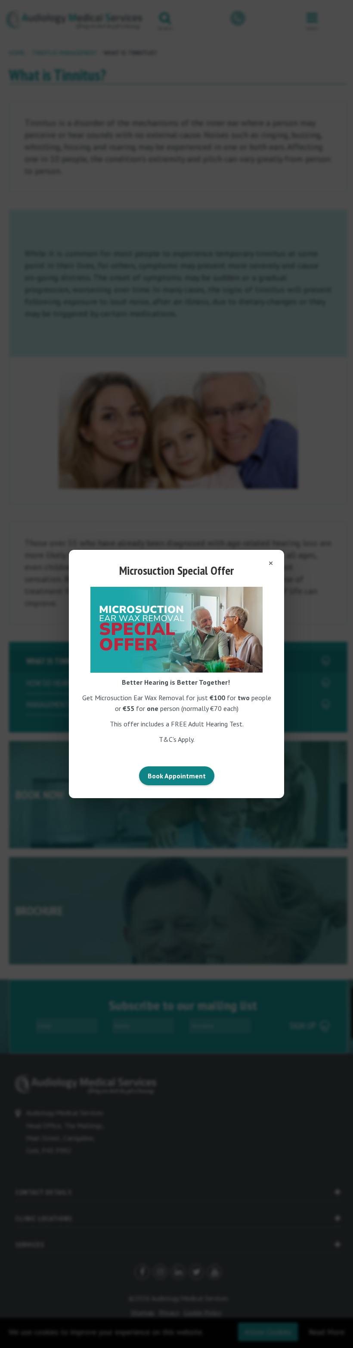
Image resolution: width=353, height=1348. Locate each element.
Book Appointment (177, 776)
